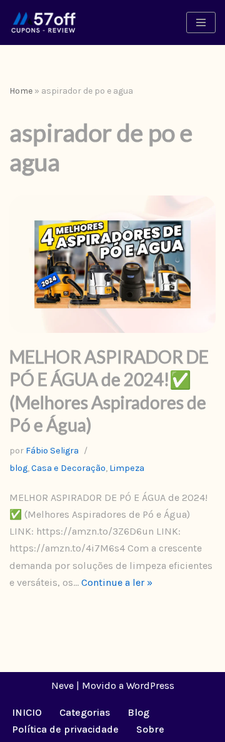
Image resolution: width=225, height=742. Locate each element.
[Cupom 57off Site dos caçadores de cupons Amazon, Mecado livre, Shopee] (43, 22)
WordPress (150, 685)
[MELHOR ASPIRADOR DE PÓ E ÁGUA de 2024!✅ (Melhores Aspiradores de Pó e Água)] (112, 264)
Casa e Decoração (68, 468)
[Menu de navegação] (201, 22)
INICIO (27, 712)
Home (20, 91)
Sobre (150, 729)
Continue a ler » (116, 582)
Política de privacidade (65, 729)
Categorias (84, 712)
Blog (138, 712)
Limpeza (126, 468)
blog (18, 468)
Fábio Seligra (52, 450)
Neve (62, 685)
